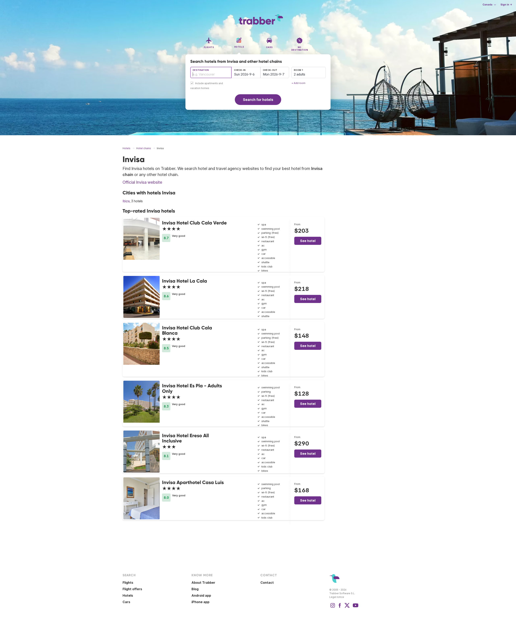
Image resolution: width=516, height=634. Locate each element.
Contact (267, 583)
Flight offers (132, 589)
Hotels (128, 595)
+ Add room (298, 83)
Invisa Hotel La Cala (184, 281)
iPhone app (200, 602)
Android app (201, 595)
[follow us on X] (347, 607)
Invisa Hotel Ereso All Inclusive (185, 438)
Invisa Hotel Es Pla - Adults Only (192, 388)
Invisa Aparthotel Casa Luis (193, 482)
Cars (126, 602)
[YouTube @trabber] (355, 607)
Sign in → (506, 4)
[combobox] (211, 72)
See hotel (307, 241)
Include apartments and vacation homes (206, 86)
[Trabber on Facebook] (340, 607)
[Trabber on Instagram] (332, 607)
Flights (128, 583)
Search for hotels (258, 99)
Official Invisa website (142, 182)
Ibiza (126, 201)
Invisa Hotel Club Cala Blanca (187, 330)
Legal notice (336, 596)
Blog (195, 589)
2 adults (299, 74)
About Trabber (203, 583)
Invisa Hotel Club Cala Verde (194, 223)
